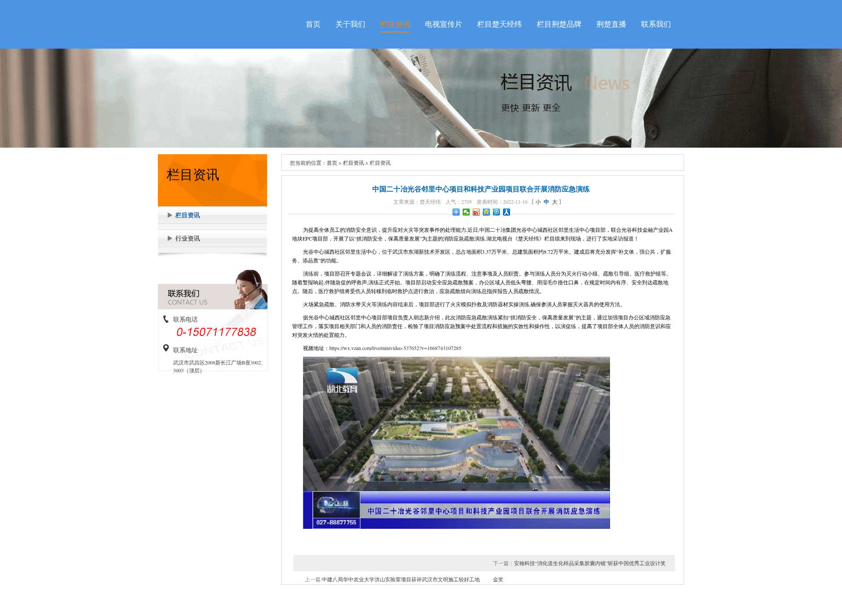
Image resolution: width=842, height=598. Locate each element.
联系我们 (656, 24)
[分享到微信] (466, 212)
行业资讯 (187, 238)
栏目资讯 (395, 24)
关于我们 (350, 24)
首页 (313, 24)
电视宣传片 (443, 24)
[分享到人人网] (506, 212)
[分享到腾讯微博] (496, 212)
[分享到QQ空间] (486, 212)
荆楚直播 (611, 24)
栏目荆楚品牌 (559, 24)
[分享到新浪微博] (476, 212)
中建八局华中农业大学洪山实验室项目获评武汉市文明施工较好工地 (401, 579)
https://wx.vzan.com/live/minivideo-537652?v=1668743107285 (395, 347)
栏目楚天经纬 (499, 24)
